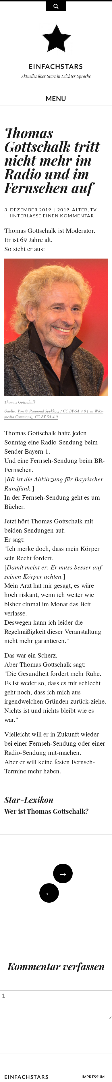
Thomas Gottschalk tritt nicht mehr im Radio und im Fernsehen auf (52, 159)
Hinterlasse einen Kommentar (50, 215)
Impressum (93, 1077)
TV (93, 209)
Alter (80, 209)
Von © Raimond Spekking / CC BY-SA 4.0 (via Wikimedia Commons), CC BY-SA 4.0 (53, 413)
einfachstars (56, 66)
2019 (63, 209)
